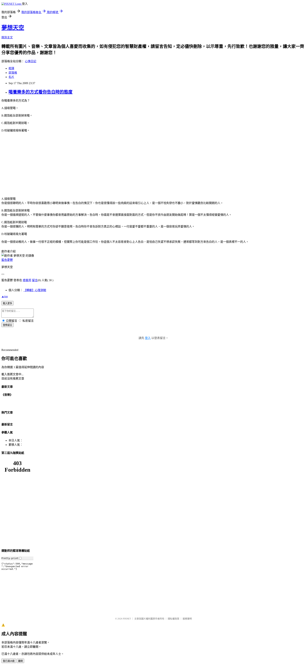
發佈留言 (7, 325)
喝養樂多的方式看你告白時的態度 (40, 92)
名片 (11, 76)
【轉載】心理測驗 (34, 290)
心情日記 (30, 61)
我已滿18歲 (9, 661)
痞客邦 (27, 280)
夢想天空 (12, 27)
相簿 (11, 68)
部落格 (13, 72)
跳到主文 (7, 37)
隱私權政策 (173, 618)
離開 (20, 661)
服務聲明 (187, 618)
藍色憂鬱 (7, 259)
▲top (4, 296)
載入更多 (7, 303)
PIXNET (127, 618)
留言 (35, 280)
